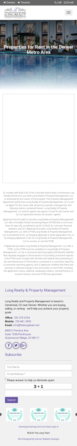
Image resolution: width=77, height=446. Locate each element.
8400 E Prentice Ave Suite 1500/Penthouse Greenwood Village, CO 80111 (22, 334)
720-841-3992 (23, 321)
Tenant (25, 2)
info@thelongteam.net (26, 325)
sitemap (23, 427)
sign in (55, 427)
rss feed (46, 427)
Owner (10, 2)
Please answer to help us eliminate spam (29, 380)
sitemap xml (34, 427)
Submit (11, 400)
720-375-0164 (22, 317)
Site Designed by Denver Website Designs (38, 439)
